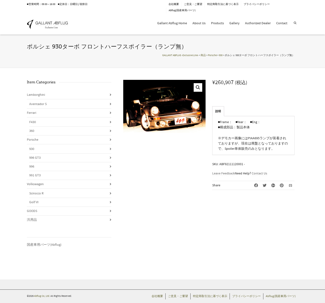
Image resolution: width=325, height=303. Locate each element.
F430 (32, 122)
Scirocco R (36, 193)
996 (31, 166)
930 (31, 149)
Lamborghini (36, 95)
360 (31, 131)
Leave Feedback (223, 173)
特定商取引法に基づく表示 (223, 4)
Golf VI (34, 202)
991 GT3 (35, 175)
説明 (218, 111)
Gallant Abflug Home (172, 23)
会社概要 (173, 4)
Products (217, 23)
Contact (281, 23)
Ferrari (31, 113)
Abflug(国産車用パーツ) (182, 10)
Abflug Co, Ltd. (42, 296)
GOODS (32, 211)
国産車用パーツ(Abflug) (44, 245)
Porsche (32, 140)
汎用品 (32, 220)
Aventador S (38, 104)
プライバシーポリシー (257, 4)
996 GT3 (35, 158)
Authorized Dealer (258, 23)
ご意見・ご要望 (193, 4)
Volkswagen (35, 184)
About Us (199, 23)
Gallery (234, 23)
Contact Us (259, 173)
